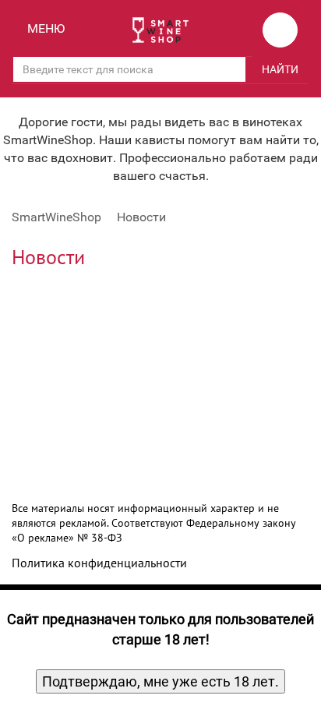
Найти (280, 69)
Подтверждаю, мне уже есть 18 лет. (160, 681)
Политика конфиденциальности (99, 562)
